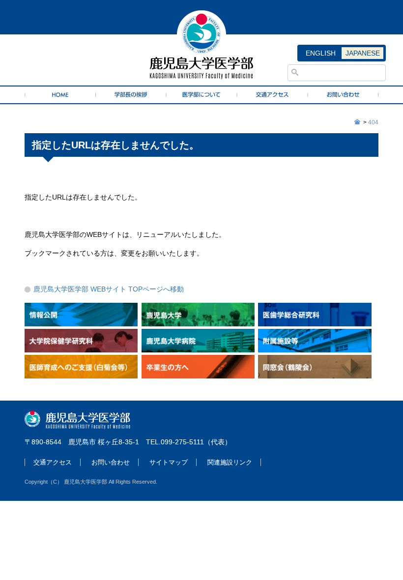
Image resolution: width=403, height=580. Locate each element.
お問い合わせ (110, 462)
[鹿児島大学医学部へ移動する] (357, 122)
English (321, 53)
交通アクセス (52, 462)
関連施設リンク (229, 462)
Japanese (362, 53)
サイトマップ (168, 462)
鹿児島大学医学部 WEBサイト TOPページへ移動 (108, 289)
